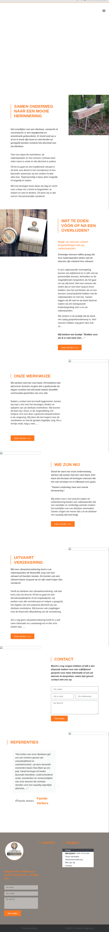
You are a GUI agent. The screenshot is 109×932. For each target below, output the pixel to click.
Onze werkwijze (72, 856)
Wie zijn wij (70, 862)
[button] (103, 10)
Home (68, 850)
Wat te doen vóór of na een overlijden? (77, 853)
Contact (68, 865)
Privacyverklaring (29, 928)
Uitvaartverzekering (74, 859)
